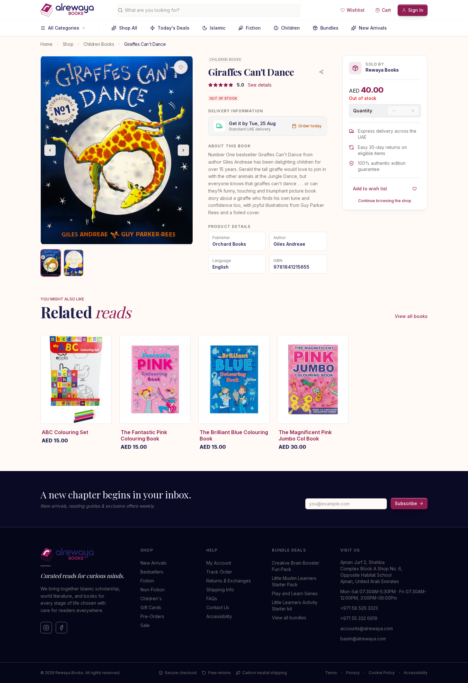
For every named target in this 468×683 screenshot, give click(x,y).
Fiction (253, 28)
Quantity (362, 110)
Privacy (353, 672)
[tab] (50, 262)
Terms (331, 672)
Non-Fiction (152, 589)
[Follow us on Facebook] (61, 627)
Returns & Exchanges (228, 580)
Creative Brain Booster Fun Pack (295, 566)
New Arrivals (373, 28)
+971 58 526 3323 (359, 608)
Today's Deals (173, 28)
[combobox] (211, 10)
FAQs (211, 598)
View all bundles (289, 617)
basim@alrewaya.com (363, 638)
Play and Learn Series (295, 593)
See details (260, 85)
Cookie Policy (382, 672)
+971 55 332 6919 (358, 618)
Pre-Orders (152, 616)
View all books (411, 316)
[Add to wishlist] (181, 67)
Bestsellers (151, 571)
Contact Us (217, 607)
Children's (151, 598)
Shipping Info (220, 589)
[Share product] (321, 72)
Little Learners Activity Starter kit (294, 605)
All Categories (63, 28)
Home (46, 44)
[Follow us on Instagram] (46, 627)
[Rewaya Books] (84, 555)
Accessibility (219, 616)
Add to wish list (370, 188)
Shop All (128, 28)
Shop (68, 44)
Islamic (217, 28)
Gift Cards (150, 607)
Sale (145, 625)
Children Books (98, 44)
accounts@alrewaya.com (366, 628)
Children (290, 28)
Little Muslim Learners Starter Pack (294, 581)
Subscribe (406, 503)
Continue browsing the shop (384, 200)
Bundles (329, 28)
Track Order (219, 571)
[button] (352, 10)
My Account (218, 563)
